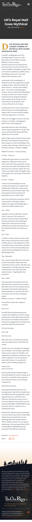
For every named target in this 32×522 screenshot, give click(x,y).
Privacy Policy (9, 517)
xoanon (22, 27)
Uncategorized (13, 435)
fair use (14, 489)
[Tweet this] (10, 438)
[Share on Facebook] (13, 438)
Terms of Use (17, 517)
